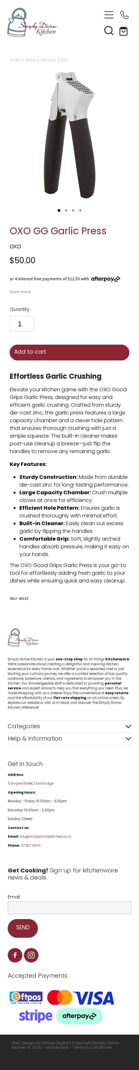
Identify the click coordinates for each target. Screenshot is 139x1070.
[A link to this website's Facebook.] (15, 955)
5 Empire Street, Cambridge (31, 783)
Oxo (64, 60)
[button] (109, 30)
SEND (23, 928)
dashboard (57, 1048)
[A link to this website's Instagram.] (31, 955)
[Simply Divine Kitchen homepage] (54, 22)
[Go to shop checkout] (124, 30)
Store (15, 60)
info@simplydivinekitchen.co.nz (45, 837)
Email (14, 897)
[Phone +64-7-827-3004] (124, 15)
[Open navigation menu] (109, 15)
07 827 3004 (30, 846)
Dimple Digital (55, 1043)
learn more (20, 291)
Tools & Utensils (40, 60)
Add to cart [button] (30, 352)
